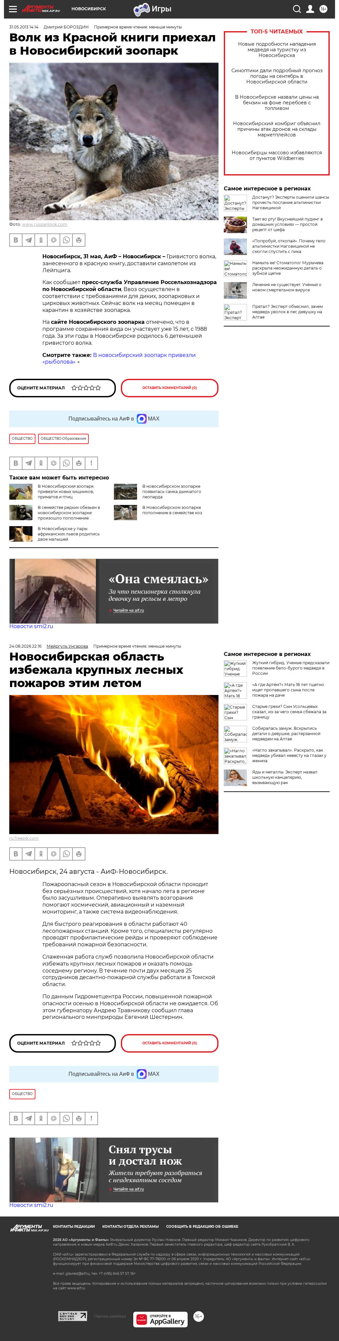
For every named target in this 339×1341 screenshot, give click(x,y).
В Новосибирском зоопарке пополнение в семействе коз (172, 510)
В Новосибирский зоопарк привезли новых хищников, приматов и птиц (66, 491)
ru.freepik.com (24, 838)
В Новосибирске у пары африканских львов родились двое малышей (69, 534)
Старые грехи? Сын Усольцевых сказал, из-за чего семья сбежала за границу (289, 712)
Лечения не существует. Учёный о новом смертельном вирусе (286, 287)
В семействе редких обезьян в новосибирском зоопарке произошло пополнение (69, 513)
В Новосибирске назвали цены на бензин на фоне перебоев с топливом (277, 102)
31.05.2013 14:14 (23, 27)
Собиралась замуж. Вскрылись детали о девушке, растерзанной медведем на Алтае (286, 733)
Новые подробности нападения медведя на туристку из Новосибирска (277, 49)
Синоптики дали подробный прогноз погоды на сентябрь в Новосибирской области (276, 76)
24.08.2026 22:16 (25, 646)
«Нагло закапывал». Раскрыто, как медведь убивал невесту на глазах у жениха (289, 755)
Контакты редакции (74, 1226)
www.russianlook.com (44, 224)
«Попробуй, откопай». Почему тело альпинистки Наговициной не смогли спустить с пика (288, 246)
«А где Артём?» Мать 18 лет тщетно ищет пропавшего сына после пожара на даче (288, 690)
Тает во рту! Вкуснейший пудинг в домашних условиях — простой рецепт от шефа (287, 224)
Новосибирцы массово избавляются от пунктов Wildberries (277, 155)
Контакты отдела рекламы (130, 1226)
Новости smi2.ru (31, 626)
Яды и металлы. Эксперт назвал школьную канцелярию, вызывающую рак (284, 777)
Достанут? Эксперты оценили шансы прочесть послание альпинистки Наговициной (290, 202)
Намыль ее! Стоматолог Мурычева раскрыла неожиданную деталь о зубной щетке (287, 268)
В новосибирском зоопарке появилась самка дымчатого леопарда (171, 491)
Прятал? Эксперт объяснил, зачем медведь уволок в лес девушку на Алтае (287, 312)
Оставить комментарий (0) (169, 388)
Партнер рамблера (110, 1316)
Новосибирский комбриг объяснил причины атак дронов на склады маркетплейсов (276, 129)
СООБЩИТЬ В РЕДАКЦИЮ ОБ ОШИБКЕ (202, 1226)
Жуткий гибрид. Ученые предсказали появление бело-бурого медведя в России (290, 668)
